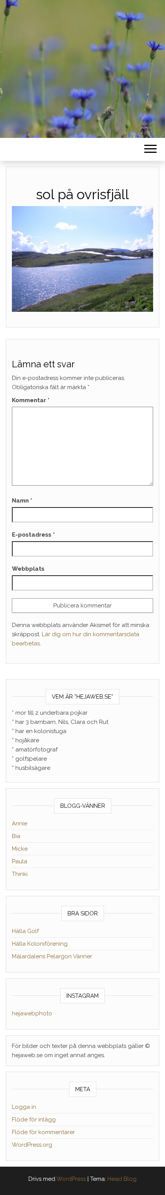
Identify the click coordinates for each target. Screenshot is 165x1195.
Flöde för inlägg (34, 1119)
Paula (19, 861)
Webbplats (28, 568)
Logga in (24, 1106)
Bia (16, 836)
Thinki (20, 874)
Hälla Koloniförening (40, 943)
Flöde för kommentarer (43, 1132)
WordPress (71, 1178)
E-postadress (33, 534)
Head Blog (122, 1178)
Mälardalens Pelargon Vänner (52, 956)
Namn (22, 500)
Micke (20, 848)
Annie (19, 823)
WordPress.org (32, 1144)
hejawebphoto (32, 1013)
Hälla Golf (25, 931)
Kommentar (31, 400)
